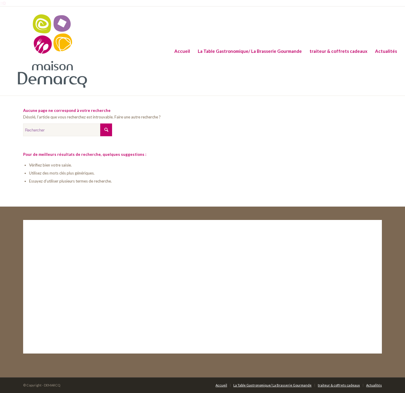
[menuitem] (182, 51)
